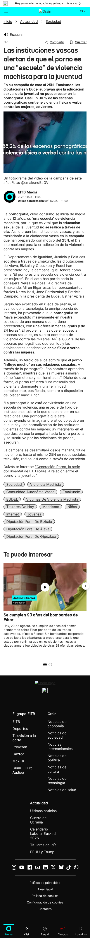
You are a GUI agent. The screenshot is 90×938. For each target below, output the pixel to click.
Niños (72, 507)
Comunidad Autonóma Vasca (30, 492)
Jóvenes (34, 514)
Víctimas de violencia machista (52, 499)
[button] (85, 586)
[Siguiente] (80, 3)
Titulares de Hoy (20, 507)
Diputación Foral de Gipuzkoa (31, 536)
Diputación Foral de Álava (27, 529)
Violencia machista (45, 484)
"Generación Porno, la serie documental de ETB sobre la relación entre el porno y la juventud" (41, 471)
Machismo (50, 507)
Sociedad (14, 484)
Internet (12, 514)
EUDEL (12, 499)
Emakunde (71, 492)
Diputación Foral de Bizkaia (29, 521)
